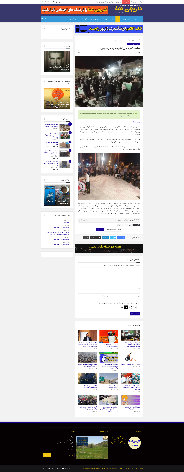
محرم (126, 225)
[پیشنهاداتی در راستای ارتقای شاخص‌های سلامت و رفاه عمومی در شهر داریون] (108, 357)
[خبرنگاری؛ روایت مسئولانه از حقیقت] (130, 357)
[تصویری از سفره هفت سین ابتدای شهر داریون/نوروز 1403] (65, 135)
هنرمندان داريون (73, 19)
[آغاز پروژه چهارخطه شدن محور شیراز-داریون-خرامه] (108, 378)
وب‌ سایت (105, 296)
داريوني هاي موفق (94, 19)
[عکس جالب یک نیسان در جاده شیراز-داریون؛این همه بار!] (65, 164)
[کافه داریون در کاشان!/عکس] (65, 144)
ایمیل (138, 296)
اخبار (118, 19)
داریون (130, 225)
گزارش (133, 44)
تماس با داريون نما (126, 19)
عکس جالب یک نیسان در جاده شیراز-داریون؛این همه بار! (51, 163)
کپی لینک (100, 230)
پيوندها (71, 437)
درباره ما (135, 19)
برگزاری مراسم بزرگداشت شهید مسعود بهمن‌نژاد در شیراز (89, 387)
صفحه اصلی (70, 449)
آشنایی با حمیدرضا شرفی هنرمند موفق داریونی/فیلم (58, 202)
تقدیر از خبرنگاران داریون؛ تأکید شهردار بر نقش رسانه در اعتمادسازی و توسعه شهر (132, 345)
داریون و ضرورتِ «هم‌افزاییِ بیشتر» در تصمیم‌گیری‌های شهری (87, 365)
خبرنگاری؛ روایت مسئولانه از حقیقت (130, 364)
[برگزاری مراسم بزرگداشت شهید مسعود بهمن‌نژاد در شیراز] (87, 378)
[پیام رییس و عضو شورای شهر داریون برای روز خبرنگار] (108, 336)
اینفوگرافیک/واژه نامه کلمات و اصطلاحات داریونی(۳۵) (132, 408)
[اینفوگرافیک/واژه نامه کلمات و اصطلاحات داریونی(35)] (130, 400)
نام (139, 289)
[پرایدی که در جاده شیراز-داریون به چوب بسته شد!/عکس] (65, 153)
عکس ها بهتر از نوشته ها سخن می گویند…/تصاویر (51, 125)
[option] (57, 61)
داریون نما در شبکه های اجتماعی (65, 443)
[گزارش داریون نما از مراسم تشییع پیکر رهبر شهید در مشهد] (87, 400)
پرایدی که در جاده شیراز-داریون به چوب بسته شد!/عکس (51, 153)
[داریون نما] (129, 8)
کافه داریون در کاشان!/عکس (52, 143)
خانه (141, 19)
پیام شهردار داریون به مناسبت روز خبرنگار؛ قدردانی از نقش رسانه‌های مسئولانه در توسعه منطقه (98, 2)
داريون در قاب (105, 19)
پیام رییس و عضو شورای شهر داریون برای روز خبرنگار (110, 346)
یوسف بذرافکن (120, 225)
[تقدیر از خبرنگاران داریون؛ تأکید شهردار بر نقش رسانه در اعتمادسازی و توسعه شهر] (130, 335)
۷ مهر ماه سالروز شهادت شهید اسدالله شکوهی (59, 68)
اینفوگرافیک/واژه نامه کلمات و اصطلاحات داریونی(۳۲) (59, 105)
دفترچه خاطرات (83, 19)
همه (129, 44)
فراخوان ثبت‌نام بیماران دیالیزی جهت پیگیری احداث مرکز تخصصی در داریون (131, 388)
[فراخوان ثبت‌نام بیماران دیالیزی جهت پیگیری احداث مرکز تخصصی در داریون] (130, 378)
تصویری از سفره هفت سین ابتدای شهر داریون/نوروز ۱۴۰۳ (51, 135)
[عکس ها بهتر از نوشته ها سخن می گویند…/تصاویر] (65, 127)
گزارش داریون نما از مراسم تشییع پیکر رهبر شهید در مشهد (88, 408)
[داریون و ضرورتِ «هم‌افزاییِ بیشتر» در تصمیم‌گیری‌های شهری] (87, 357)
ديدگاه (112, 19)
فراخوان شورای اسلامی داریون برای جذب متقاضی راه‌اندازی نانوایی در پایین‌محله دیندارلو (109, 409)
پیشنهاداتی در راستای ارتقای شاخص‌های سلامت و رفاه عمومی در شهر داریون (109, 366)
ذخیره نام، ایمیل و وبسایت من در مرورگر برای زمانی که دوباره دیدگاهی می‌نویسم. (119, 303)
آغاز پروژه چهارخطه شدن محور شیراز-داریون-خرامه (110, 387)
